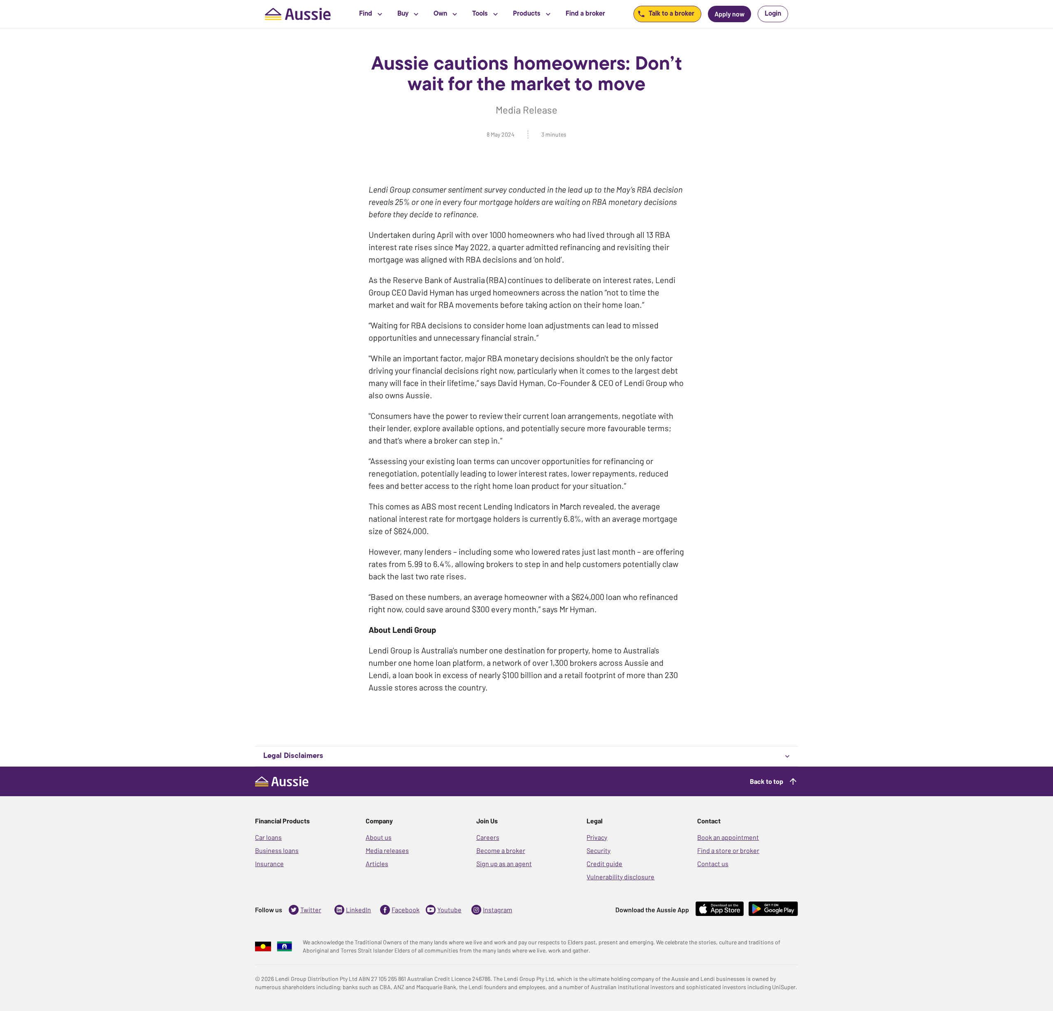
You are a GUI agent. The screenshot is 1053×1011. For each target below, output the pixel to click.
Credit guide (604, 863)
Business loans (277, 850)
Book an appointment (728, 837)
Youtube (449, 909)
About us (379, 837)
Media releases (387, 850)
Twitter (310, 909)
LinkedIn (358, 909)
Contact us (712, 863)
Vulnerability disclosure (620, 877)
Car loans (268, 837)
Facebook (406, 909)
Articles (377, 863)
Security (598, 850)
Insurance (269, 863)
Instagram (497, 909)
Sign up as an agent (504, 863)
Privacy (597, 837)
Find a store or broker (728, 850)
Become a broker (500, 850)
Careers (487, 837)
